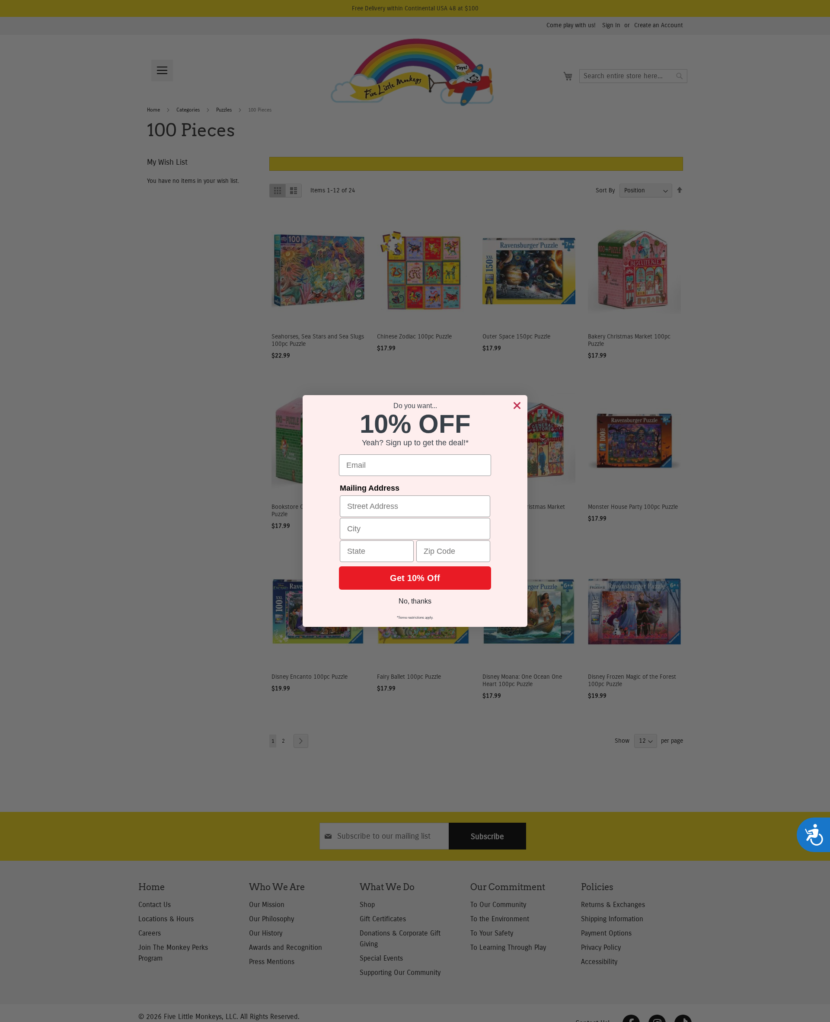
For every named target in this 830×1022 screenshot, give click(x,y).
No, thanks (415, 601)
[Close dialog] (517, 405)
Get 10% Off (415, 578)
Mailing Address (369, 488)
